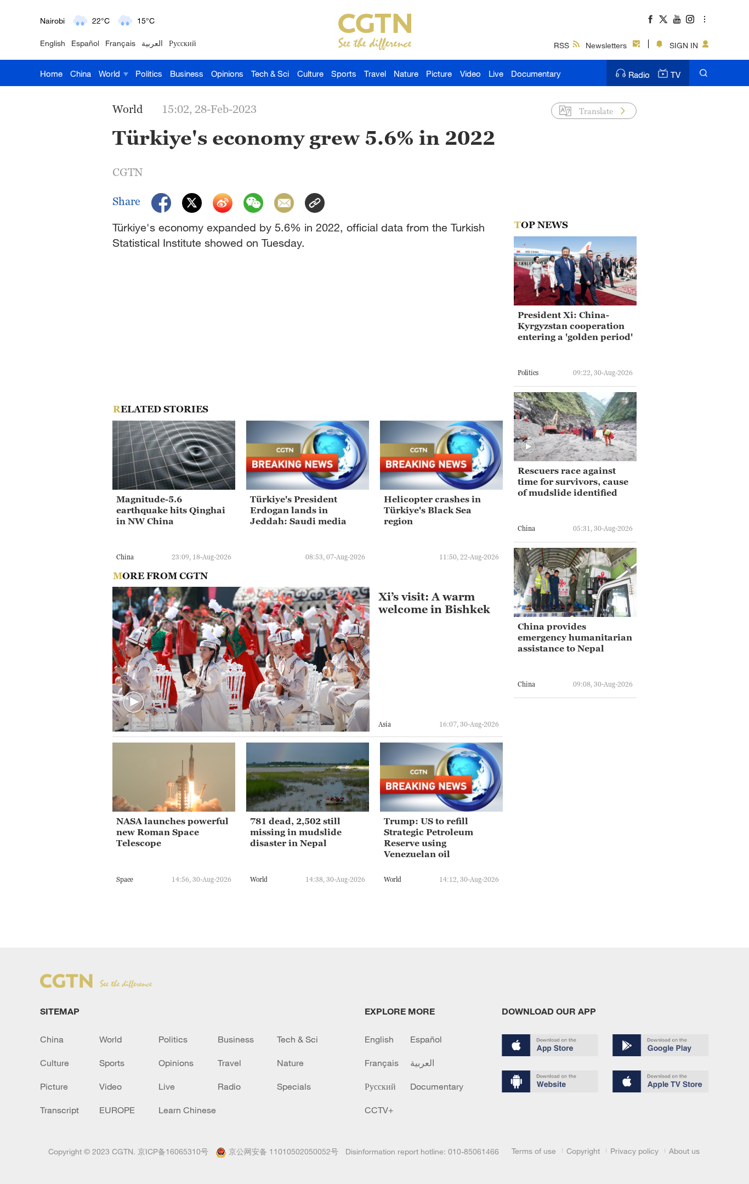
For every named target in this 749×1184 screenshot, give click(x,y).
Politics (148, 73)
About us (684, 1150)
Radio (639, 75)
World (110, 73)
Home (51, 73)
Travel (375, 73)
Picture (439, 73)
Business (186, 73)
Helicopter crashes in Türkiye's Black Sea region (432, 510)
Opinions (227, 73)
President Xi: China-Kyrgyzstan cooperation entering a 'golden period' (575, 326)
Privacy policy (634, 1150)
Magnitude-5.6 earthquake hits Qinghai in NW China (170, 510)
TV (675, 75)
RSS (561, 45)
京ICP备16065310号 (173, 1151)
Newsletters (606, 45)
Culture (310, 73)
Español (85, 43)
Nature (406, 73)
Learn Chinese (187, 1110)
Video (470, 73)
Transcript (59, 1110)
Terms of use (534, 1150)
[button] (134, 702)
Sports (343, 73)
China (80, 73)
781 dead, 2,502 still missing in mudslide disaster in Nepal (296, 832)
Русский (182, 43)
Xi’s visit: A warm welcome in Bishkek (434, 603)
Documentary (536, 73)
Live (496, 73)
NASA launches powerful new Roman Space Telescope (172, 832)
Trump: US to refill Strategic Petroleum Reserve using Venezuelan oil (428, 837)
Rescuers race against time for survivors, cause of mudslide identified (573, 481)
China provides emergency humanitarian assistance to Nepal (575, 637)
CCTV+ (379, 1110)
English (52, 43)
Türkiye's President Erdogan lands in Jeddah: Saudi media (298, 510)
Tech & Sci (270, 73)
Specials (294, 1086)
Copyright (583, 1150)
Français (120, 43)
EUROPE (117, 1110)
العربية (152, 43)
